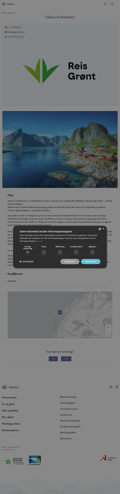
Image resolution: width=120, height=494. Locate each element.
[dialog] (60, 247)
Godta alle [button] (90, 261)
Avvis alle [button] (70, 261)
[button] (26, 261)
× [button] (103, 229)
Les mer (40, 241)
